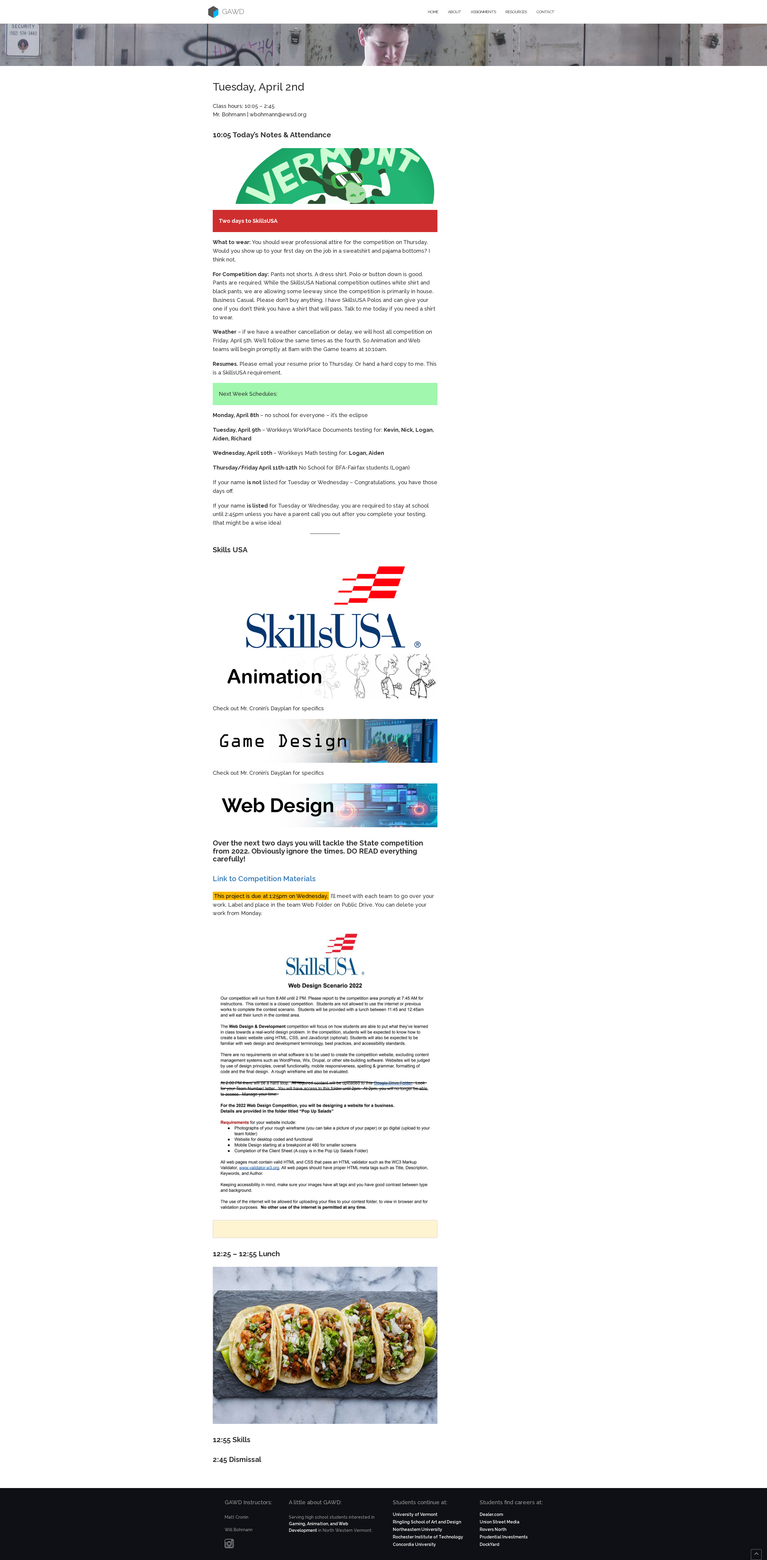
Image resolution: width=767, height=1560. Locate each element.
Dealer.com (491, 1514)
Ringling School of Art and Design (427, 1522)
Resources (516, 12)
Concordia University (414, 1544)
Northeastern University (417, 1529)
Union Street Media (500, 1522)
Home (433, 12)
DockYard (489, 1544)
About (454, 12)
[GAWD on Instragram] (229, 1545)
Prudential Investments (504, 1537)
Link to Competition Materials (264, 878)
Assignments (483, 12)
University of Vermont (415, 1514)
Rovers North (493, 1529)
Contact (545, 12)
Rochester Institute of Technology (428, 1537)
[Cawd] (213, 12)
